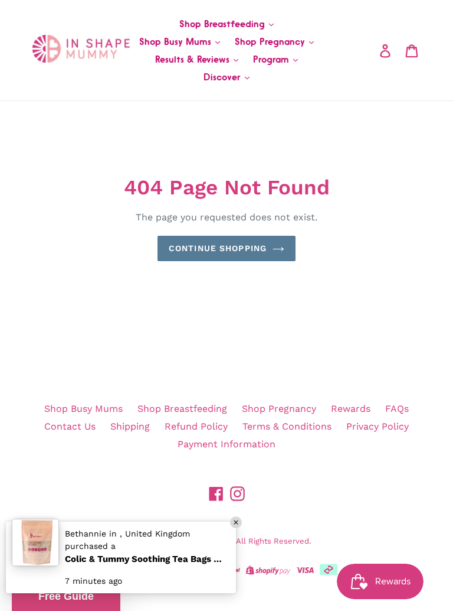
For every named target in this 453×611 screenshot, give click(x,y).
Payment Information (226, 444)
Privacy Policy (377, 426)
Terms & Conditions (286, 426)
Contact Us (70, 426)
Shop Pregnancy (271, 41)
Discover (223, 77)
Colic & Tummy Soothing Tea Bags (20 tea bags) (144, 559)
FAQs (397, 408)
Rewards (350, 408)
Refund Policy (196, 426)
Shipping (130, 426)
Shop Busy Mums (176, 41)
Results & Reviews (193, 59)
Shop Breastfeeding (223, 24)
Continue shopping (218, 248)
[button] (66, 596)
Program (272, 59)
